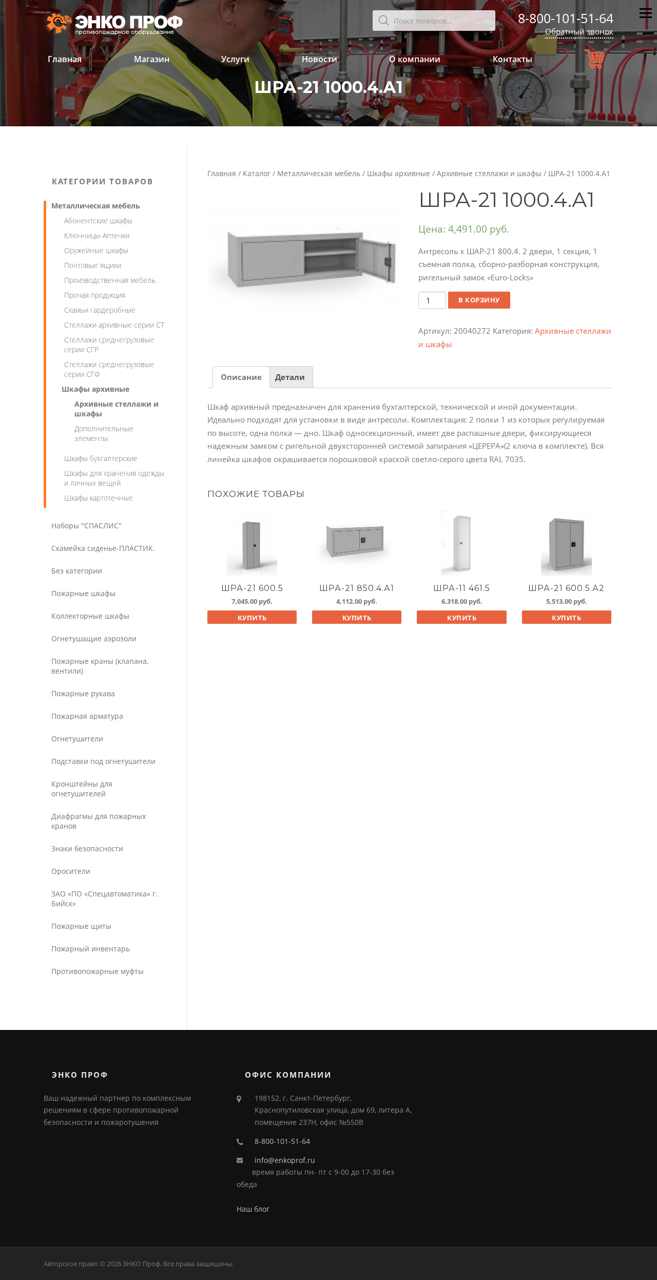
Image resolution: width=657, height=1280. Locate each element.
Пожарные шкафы (83, 593)
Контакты (512, 59)
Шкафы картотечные (98, 498)
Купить (252, 617)
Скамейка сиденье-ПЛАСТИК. (103, 548)
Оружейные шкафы (96, 250)
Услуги (235, 59)
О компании (414, 59)
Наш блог (253, 1209)
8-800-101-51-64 (565, 18)
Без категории (76, 571)
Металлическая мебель (318, 173)
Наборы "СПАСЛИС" (86, 525)
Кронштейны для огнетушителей (81, 788)
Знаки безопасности (87, 848)
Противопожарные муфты (97, 971)
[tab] (241, 377)
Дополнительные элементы (103, 433)
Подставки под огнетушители (103, 761)
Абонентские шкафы (98, 220)
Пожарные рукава (83, 693)
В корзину (479, 299)
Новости (319, 59)
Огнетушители (77, 738)
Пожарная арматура (87, 716)
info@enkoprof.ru (285, 1160)
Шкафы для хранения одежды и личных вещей (114, 478)
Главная (65, 59)
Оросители (70, 871)
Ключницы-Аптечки (96, 235)
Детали (290, 377)
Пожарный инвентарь (90, 948)
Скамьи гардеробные (100, 310)
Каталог (256, 173)
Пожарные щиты (81, 926)
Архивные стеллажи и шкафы (489, 173)
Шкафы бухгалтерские (101, 458)
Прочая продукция (94, 295)
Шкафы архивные (398, 173)
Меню (645, 21)
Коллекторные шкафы (90, 616)
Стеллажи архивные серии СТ (114, 325)
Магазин (151, 59)
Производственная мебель (110, 280)
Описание (241, 377)
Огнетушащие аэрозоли (94, 638)
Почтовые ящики (92, 265)
